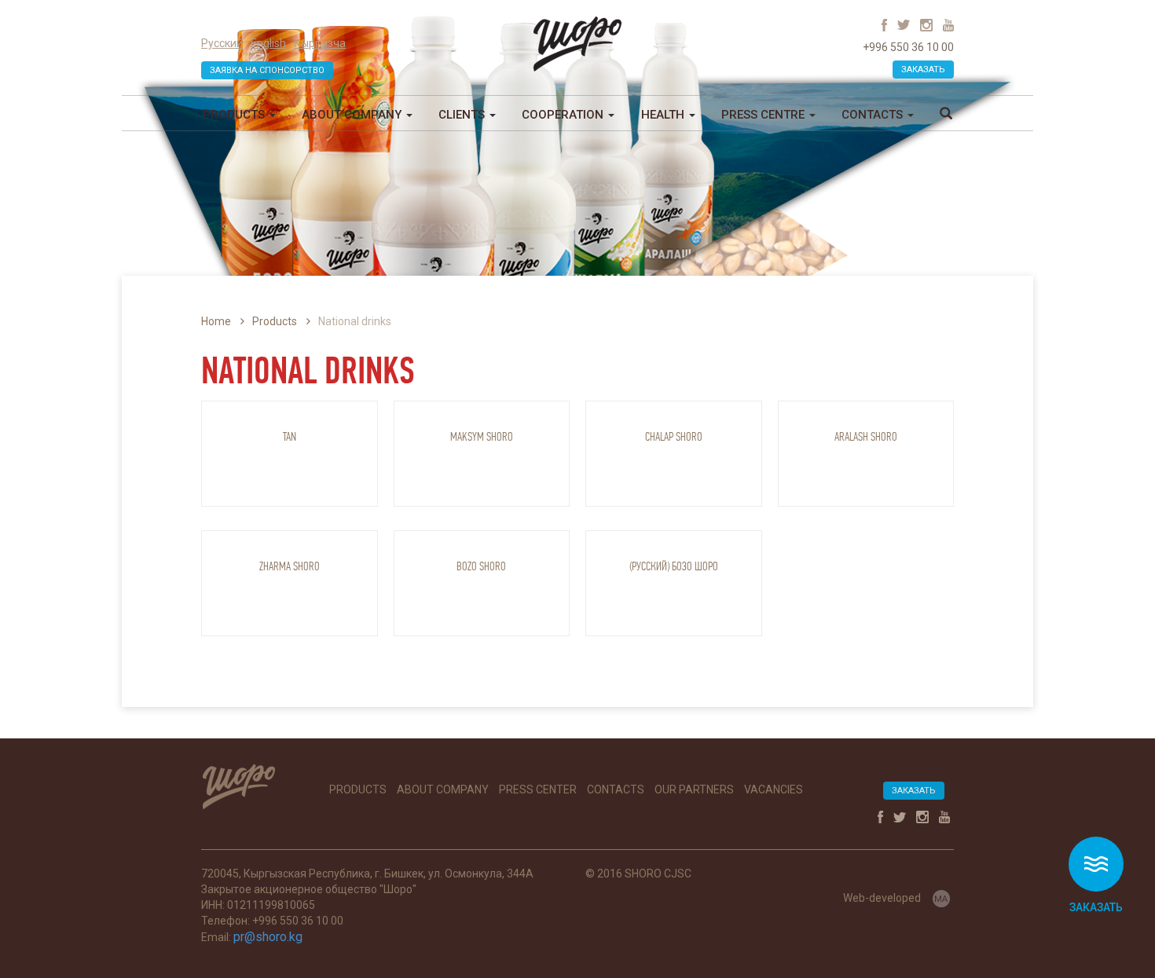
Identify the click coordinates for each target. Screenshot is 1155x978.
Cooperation (564, 115)
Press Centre (764, 115)
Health (664, 115)
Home (216, 321)
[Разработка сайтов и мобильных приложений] (941, 897)
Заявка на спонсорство (267, 70)
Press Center (538, 789)
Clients (463, 115)
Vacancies (773, 789)
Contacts (874, 115)
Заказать (923, 69)
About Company (353, 115)
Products (235, 115)
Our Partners (694, 789)
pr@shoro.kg (267, 936)
